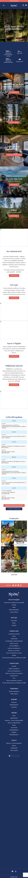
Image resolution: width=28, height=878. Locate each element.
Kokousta (14, 702)
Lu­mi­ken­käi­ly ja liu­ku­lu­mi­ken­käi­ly (14, 641)
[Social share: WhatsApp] (21, 585)
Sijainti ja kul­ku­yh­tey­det (14, 722)
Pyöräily (14, 666)
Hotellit (14, 605)
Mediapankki (14, 748)
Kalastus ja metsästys (14, 650)
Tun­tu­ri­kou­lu (14, 727)
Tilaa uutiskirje (14, 750)
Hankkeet (14, 732)
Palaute (14, 745)
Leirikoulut (14, 707)
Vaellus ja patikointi (14, 668)
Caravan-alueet (14, 612)
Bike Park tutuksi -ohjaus (8, 451)
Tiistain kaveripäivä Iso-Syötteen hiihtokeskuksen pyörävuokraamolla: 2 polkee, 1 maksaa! (14, 426)
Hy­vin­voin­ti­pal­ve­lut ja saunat (14, 653)
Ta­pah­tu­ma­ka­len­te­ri (14, 691)
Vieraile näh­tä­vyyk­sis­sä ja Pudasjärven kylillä (14, 657)
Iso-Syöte (4, 423)
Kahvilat (14, 625)
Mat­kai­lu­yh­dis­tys (14, 730)
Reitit (14, 715)
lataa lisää (14, 574)
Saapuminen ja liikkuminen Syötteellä (14, 602)
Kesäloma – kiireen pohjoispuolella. (14, 720)
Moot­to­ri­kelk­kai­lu (14, 645)
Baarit (14, 623)
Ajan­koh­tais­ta (14, 718)
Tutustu (14, 275)
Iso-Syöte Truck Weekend (8, 492)
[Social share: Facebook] (13, 585)
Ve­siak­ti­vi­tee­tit (14, 675)
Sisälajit (14, 655)
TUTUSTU (14, 298)
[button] (7, 527)
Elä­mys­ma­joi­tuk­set (14, 609)
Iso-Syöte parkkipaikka (6, 490)
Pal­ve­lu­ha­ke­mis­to (14, 734)
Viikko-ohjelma (14, 509)
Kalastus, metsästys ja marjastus (14, 673)
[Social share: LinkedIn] (18, 585)
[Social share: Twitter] (16, 585)
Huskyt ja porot (14, 643)
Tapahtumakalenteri (14, 505)
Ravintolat (14, 620)
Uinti (14, 678)
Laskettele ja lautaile (14, 634)
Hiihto (14, 636)
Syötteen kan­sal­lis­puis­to (14, 648)
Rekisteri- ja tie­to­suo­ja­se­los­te (14, 743)
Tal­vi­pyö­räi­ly (14, 638)
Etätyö (14, 725)
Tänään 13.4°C (19, 61)
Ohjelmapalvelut (14, 704)
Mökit (14, 607)
